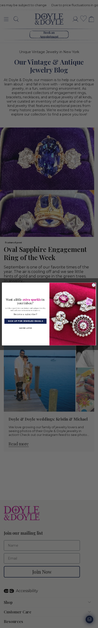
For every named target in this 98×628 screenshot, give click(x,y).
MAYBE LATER (25, 328)
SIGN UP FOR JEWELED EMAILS (25, 321)
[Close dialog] (93, 285)
